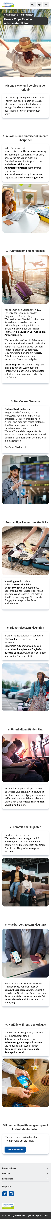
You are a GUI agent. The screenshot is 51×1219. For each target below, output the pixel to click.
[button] (25, 1168)
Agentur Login (33, 1215)
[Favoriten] (39, 4)
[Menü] (46, 4)
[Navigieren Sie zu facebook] (4, 1193)
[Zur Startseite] (11, 4)
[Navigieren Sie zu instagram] (11, 1193)
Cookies (45, 1215)
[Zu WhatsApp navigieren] (33, 4)
